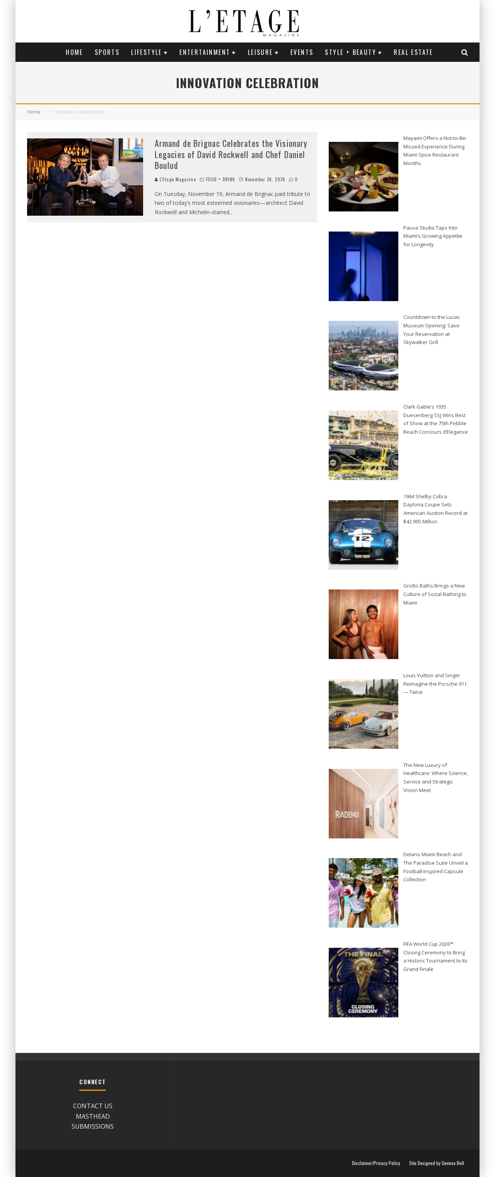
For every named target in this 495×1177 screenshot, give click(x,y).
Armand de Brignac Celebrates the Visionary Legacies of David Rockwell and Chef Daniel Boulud (231, 154)
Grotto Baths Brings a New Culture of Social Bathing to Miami (434, 594)
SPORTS (107, 52)
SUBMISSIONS (93, 1126)
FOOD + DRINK (220, 179)
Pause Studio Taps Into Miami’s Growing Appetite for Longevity (433, 236)
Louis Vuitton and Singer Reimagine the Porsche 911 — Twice (435, 683)
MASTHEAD (93, 1116)
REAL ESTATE (413, 52)
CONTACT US (93, 1106)
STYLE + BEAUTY (350, 52)
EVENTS (301, 52)
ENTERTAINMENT (204, 52)
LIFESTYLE (146, 52)
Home (74, 52)
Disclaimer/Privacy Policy (376, 1163)
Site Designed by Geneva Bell (436, 1163)
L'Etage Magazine (177, 179)
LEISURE (260, 52)
